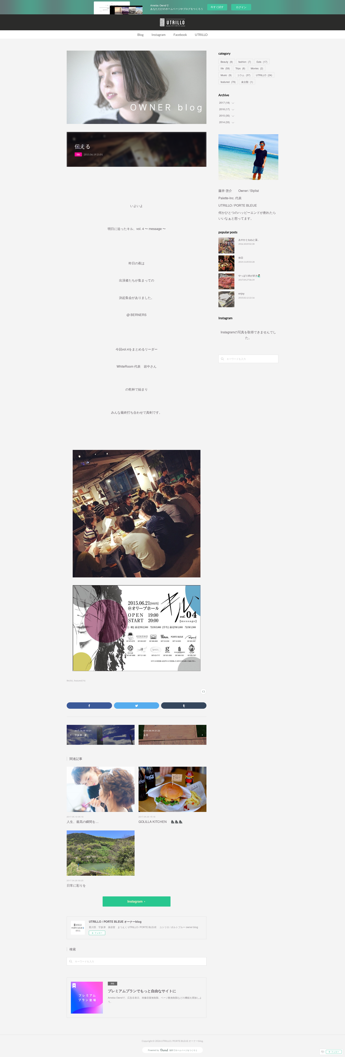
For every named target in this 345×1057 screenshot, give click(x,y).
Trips (240, 68)
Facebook (180, 34)
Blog (140, 34)
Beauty (227, 61)
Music (226, 75)
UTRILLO (201, 34)
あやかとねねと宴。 (249, 239)
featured (228, 81)
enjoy (241, 293)
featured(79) (79, 680)
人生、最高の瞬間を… (83, 821)
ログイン (241, 7)
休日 (240, 257)
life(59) (70, 680)
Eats (262, 61)
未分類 (247, 81)
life (78, 154)
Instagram (159, 34)
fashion (244, 61)
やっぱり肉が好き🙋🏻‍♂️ (249, 275)
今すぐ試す (217, 7)
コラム (243, 75)
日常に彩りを (76, 885)
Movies (257, 68)
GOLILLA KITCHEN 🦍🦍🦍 (161, 821)
